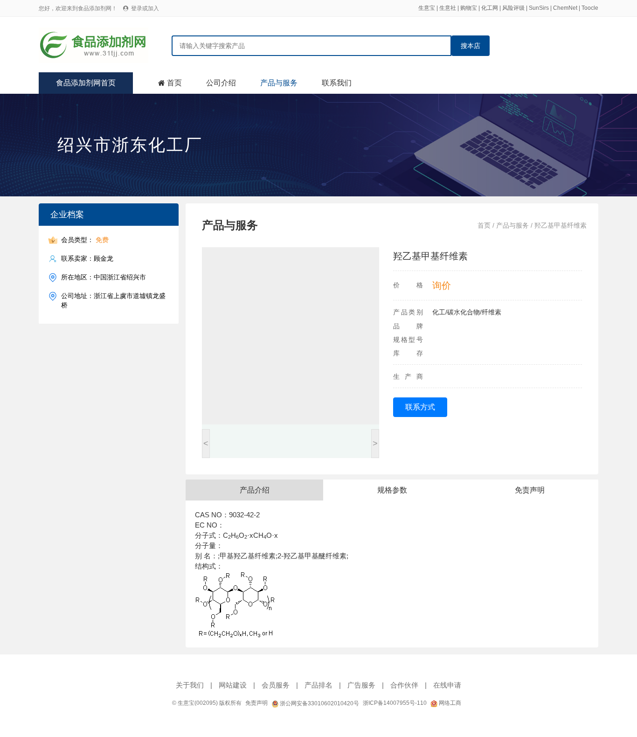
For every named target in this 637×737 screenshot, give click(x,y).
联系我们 (337, 83)
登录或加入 (145, 8)
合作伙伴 (404, 685)
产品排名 (318, 685)
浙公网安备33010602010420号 (318, 703)
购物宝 (468, 8)
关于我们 (190, 685)
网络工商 (449, 703)
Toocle (590, 8)
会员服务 (276, 685)
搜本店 (470, 45)
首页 (174, 83)
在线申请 (447, 685)
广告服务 (361, 685)
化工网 (489, 8)
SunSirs (539, 8)
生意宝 (426, 8)
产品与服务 (279, 83)
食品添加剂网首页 (86, 83)
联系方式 (420, 407)
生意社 (447, 8)
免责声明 (256, 703)
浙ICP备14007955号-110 (395, 703)
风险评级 (513, 8)
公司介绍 (221, 83)
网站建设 (233, 685)
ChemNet (565, 8)
